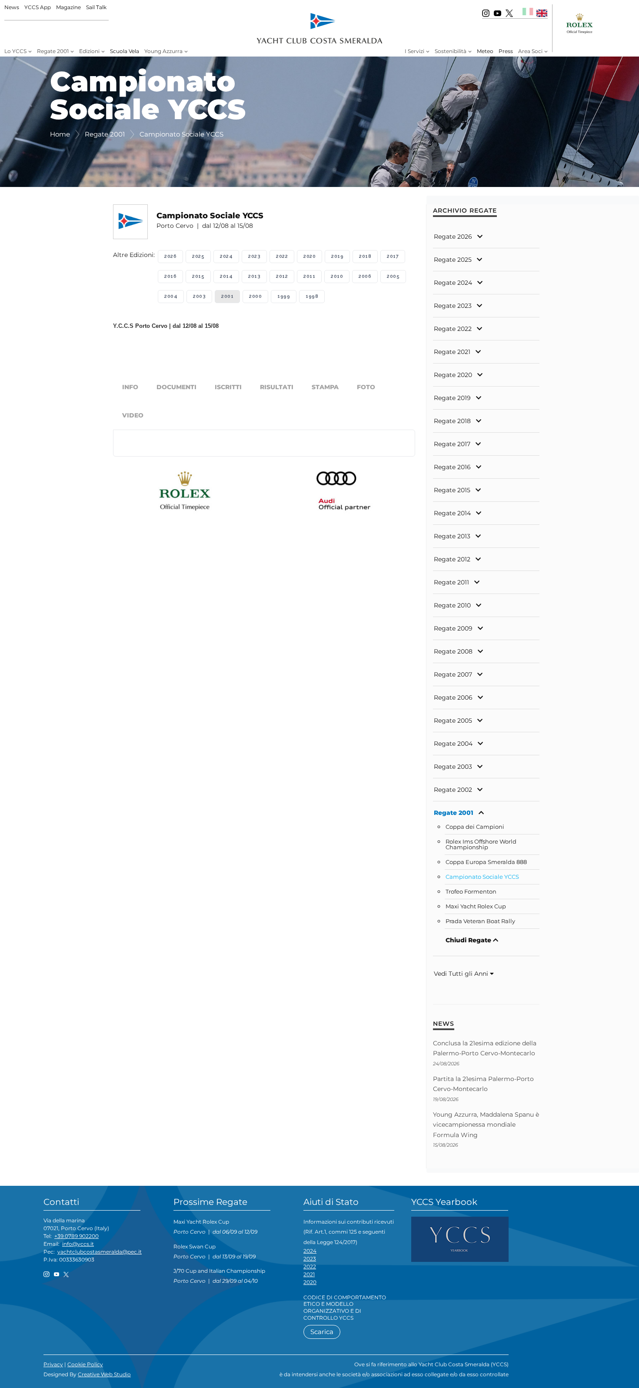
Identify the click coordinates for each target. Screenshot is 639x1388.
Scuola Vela (124, 51)
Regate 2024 (453, 283)
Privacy (53, 1364)
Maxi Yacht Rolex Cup (476, 906)
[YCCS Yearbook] (460, 1238)
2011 (309, 276)
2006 (365, 276)
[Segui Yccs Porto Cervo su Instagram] (485, 13)
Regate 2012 (452, 559)
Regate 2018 (452, 421)
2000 (255, 296)
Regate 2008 (453, 651)
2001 (227, 296)
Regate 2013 (452, 536)
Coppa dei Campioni (475, 827)
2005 (393, 276)
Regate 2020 (453, 375)
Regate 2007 (453, 674)
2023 (254, 256)
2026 (170, 256)
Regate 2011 (451, 582)
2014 (226, 276)
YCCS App (37, 7)
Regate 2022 (453, 329)
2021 (309, 1274)
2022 (282, 256)
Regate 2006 (453, 697)
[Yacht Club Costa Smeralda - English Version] (541, 13)
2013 (254, 276)
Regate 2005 (453, 720)
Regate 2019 (452, 398)
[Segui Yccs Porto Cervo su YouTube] (497, 13)
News (11, 7)
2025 (198, 256)
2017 (393, 256)
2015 (198, 276)
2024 (226, 256)
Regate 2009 (453, 628)
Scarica (321, 1332)
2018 (365, 256)
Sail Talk (96, 7)
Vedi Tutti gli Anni (462, 974)
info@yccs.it (78, 1244)
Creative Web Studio (104, 1374)
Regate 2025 (453, 260)
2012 (282, 276)
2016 (170, 276)
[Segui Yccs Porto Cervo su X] (509, 13)
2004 (170, 296)
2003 (199, 296)
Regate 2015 (452, 490)
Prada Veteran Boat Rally (480, 921)
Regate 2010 (452, 605)
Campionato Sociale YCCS (482, 877)
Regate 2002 (453, 790)
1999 (283, 296)
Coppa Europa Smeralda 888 (486, 862)
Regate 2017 (452, 444)
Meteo (485, 51)
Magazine (68, 7)
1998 (312, 296)
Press (506, 51)
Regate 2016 (452, 467)
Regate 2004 (453, 743)
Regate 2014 (452, 513)
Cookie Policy (85, 1364)
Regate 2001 (453, 813)
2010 (337, 276)
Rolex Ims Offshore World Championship (481, 844)
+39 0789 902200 (76, 1236)
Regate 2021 (452, 352)
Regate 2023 (453, 306)
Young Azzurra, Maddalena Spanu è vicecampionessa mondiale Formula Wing (486, 1125)
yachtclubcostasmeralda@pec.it (99, 1251)
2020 (309, 256)
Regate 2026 (453, 236)
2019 (337, 256)
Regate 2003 (453, 767)
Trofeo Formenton (471, 891)
